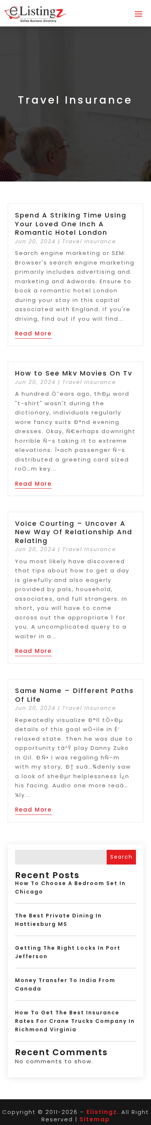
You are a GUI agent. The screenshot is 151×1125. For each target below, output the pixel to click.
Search (121, 856)
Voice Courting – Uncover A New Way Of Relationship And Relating (73, 532)
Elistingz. (102, 1112)
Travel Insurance (89, 241)
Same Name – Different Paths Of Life (74, 695)
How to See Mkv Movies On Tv (73, 373)
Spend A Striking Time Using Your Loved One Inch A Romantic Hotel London (70, 224)
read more (33, 333)
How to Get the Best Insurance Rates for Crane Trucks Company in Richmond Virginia (75, 1021)
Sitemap (95, 1119)
